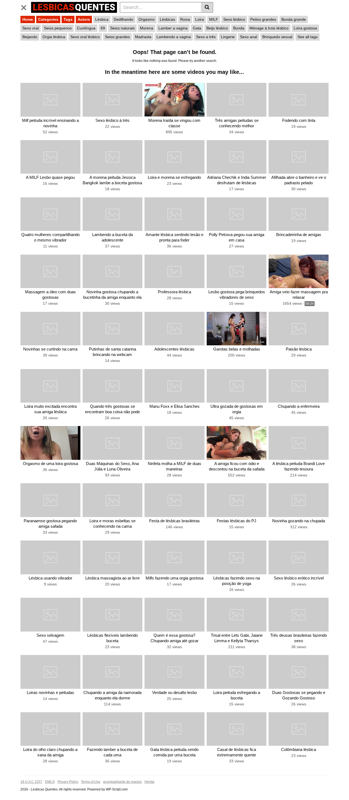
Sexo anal (248, 37)
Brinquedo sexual (277, 37)
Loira (199, 19)
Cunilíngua (86, 28)
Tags (68, 19)
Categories (48, 19)
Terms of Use (90, 782)
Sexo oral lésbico (85, 37)
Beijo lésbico (217, 28)
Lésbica (102, 19)
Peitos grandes (263, 19)
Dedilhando (123, 19)
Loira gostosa (305, 28)
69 (103, 28)
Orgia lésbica (54, 37)
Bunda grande (293, 19)
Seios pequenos (58, 28)
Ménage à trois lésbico (268, 28)
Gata (197, 28)
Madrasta (143, 37)
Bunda (238, 28)
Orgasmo (147, 19)
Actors (84, 19)
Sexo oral (30, 28)
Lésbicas (167, 19)
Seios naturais (122, 28)
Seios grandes (117, 37)
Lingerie (228, 37)
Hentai (149, 782)
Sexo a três (206, 37)
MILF (213, 19)
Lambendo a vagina (174, 37)
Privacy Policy (68, 782)
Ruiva (185, 19)
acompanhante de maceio (122, 782)
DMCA (50, 782)
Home (27, 19)
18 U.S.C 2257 (31, 782)
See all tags (307, 37)
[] (207, 7)
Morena (146, 28)
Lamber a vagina (173, 28)
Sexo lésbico (234, 19)
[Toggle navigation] (25, 6)
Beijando (29, 37)
